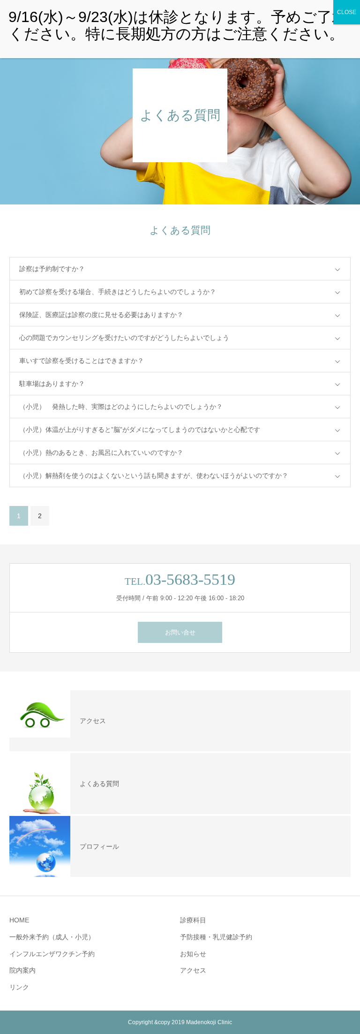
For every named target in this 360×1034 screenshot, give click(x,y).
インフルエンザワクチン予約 (52, 954)
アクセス (193, 970)
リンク (19, 987)
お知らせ (193, 954)
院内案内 (22, 970)
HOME (19, 920)
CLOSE (346, 12)
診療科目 (193, 920)
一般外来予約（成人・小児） (52, 937)
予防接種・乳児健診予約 (216, 937)
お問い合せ (180, 632)
